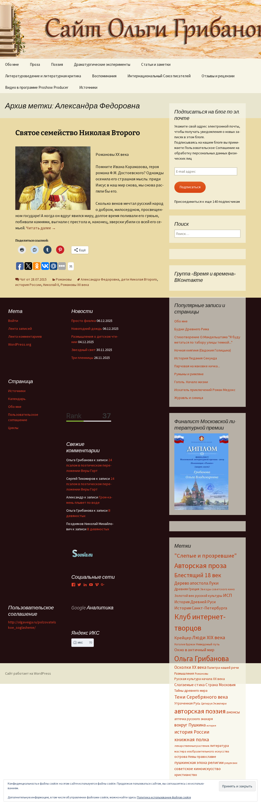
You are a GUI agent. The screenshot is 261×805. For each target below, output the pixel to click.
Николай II (51, 284)
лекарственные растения (191, 746)
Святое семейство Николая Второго (77, 133)
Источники (88, 87)
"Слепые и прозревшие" (205, 555)
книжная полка (191, 739)
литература (219, 745)
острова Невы (185, 756)
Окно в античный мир (194, 649)
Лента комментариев (25, 336)
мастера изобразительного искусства (201, 751)
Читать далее (41, 227)
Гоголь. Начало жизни (191, 382)
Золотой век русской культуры (198, 595)
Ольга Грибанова (201, 658)
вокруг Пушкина (190, 725)
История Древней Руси (195, 601)
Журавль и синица (188, 397)
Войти (13, 320)
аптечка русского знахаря (193, 719)
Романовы (64, 279)
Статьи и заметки (156, 64)
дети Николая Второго (139, 279)
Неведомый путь (207, 644)
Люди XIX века (208, 637)
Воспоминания (104, 75)
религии (216, 762)
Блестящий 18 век (197, 575)
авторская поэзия (200, 711)
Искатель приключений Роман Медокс (205, 389)
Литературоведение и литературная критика (43, 75)
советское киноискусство (197, 768)
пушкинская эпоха (190, 762)
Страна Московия (220, 684)
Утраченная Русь (187, 703)
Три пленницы (82, 357)
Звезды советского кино (217, 589)
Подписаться (190, 187)
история (211, 725)
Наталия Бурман (184, 644)
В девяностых (98, 529)
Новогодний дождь (86, 328)
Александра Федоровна (100, 279)
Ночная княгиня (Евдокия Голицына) (202, 350)
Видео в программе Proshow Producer (36, 87)
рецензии (230, 763)
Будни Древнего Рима (191, 329)
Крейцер (182, 637)
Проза (35, 64)
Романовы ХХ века (75, 284)
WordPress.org (19, 344)
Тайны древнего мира (190, 690)
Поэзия (57, 64)
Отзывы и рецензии (218, 75)
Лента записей (20, 328)
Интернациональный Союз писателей (159, 75)
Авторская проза (200, 565)
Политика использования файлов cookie (164, 797)
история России (28, 284)
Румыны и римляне (189, 374)
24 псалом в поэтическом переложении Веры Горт (89, 465)
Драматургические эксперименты (102, 64)
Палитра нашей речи (223, 667)
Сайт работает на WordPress (28, 673)
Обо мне (12, 64)
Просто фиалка (83, 320)
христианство (185, 774)
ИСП (227, 595)
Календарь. (17, 398)
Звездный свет (83, 349)
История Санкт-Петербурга (200, 608)
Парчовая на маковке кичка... (197, 366)
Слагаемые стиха (189, 684)
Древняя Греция (186, 589)
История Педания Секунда (195, 358)
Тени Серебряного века (201, 697)
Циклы (13, 427)
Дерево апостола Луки (196, 583)
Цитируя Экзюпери (214, 703)
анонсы (233, 711)
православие (206, 756)
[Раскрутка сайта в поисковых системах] (82, 553)
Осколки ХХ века (190, 667)
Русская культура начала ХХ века (199, 679)
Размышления (184, 673)
